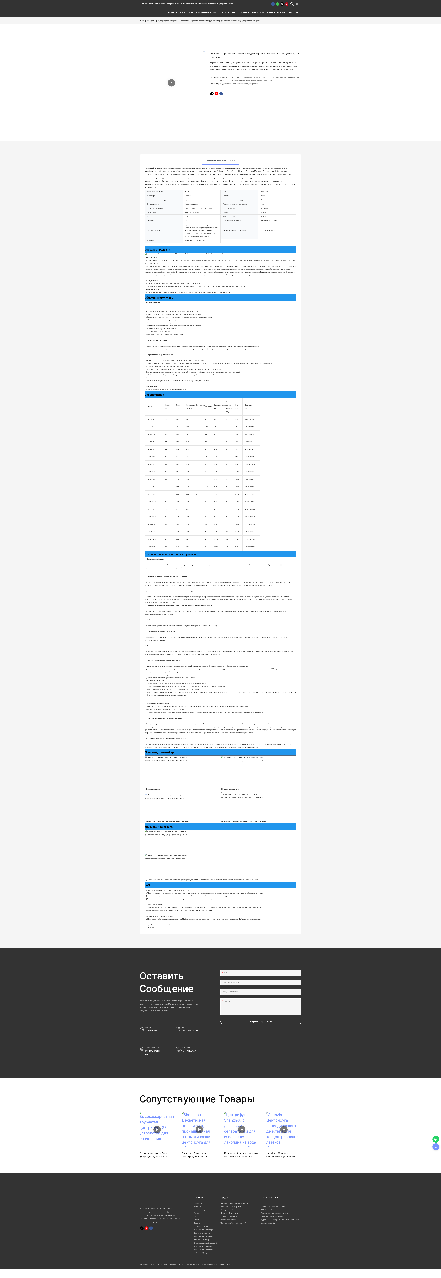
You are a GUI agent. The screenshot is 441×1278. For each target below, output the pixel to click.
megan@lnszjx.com (284, 1213)
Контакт (148, 1027)
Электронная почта (152, 1047)
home (142, 20)
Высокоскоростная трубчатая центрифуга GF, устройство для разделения (155, 1155)
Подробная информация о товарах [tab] (220, 160)
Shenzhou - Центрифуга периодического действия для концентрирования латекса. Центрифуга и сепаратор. (280, 1155)
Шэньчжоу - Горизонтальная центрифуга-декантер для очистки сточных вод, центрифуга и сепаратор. (221, 20)
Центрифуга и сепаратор (168, 20)
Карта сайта (231, 1264)
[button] (302, 12)
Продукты (151, 20)
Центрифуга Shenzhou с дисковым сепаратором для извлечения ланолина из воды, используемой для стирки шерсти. (241, 1155)
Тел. (182, 1027)
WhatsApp (185, 1047)
